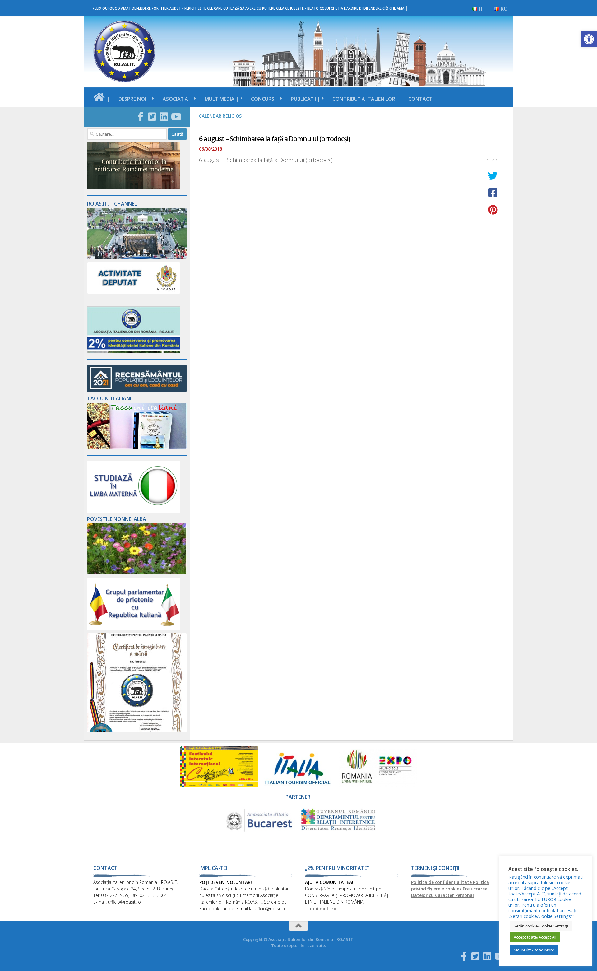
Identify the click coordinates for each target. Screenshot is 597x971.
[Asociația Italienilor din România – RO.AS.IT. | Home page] (124, 51)
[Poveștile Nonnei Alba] (137, 573)
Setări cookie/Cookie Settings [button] (541, 926)
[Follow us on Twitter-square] (152, 116)
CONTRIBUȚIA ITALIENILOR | (366, 98)
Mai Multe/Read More (534, 950)
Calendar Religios (220, 116)
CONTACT (420, 98)
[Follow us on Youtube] (175, 116)
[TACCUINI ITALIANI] (137, 447)
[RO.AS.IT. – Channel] (137, 257)
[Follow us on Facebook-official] (140, 116)
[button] (589, 39)
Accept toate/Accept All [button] (535, 937)
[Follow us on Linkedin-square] (164, 116)
